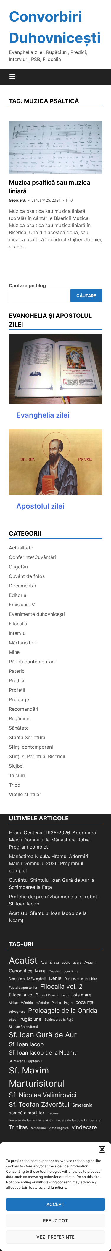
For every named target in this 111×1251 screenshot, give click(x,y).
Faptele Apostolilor (23, 988)
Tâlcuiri (17, 775)
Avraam (89, 962)
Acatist (23, 960)
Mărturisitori (22, 643)
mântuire (42, 1003)
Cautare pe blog (27, 285)
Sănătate (19, 728)
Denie (55, 978)
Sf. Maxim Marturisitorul (36, 1077)
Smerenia (82, 1105)
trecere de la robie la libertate (78, 1120)
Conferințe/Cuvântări (32, 557)
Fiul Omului (50, 995)
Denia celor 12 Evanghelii (27, 979)
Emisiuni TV (22, 605)
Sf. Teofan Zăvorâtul (39, 1104)
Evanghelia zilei (42, 415)
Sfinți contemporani (31, 747)
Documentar (22, 586)
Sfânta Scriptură (27, 737)
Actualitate (21, 548)
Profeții (17, 690)
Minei (15, 652)
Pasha (56, 1003)
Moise (13, 1003)
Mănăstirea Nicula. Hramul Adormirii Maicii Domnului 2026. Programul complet (49, 863)
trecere (52, 1113)
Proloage (19, 699)
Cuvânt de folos (27, 576)
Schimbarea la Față (58, 1020)
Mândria (27, 1003)
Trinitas (18, 1127)
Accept (55, 1204)
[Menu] (12, 77)
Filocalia (18, 624)
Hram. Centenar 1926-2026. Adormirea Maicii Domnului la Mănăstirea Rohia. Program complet (52, 840)
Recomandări (23, 709)
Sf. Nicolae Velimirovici (42, 1095)
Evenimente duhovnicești (37, 614)
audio (66, 962)
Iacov (65, 995)
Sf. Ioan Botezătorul (23, 1027)
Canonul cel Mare (27, 971)
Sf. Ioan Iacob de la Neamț (42, 1052)
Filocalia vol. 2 (61, 986)
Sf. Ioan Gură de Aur (43, 1034)
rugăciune (30, 1019)
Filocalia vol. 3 (24, 995)
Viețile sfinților (25, 794)
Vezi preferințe (55, 1237)
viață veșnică (59, 1128)
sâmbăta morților (26, 1113)
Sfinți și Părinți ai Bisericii (37, 756)
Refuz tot (55, 1220)
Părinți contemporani (32, 661)
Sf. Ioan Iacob (26, 1044)
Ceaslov (55, 971)
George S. (17, 200)
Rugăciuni (19, 718)
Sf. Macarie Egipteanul (25, 1061)
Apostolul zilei (40, 506)
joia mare (81, 995)
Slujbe (15, 766)
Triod (14, 785)
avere (77, 962)
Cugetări (18, 567)
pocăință (84, 1002)
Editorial (18, 595)
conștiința (71, 971)
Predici (16, 680)
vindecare (84, 1127)
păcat (13, 1020)
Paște (68, 1003)
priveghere (17, 1012)
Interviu (17, 633)
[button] (102, 1149)
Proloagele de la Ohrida (62, 1010)
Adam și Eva (50, 962)
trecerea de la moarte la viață (31, 1120)
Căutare (86, 295)
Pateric (17, 671)
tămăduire (38, 1128)
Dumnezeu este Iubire (81, 979)
